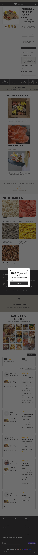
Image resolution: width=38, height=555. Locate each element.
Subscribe (19, 283)
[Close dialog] (29, 268)
